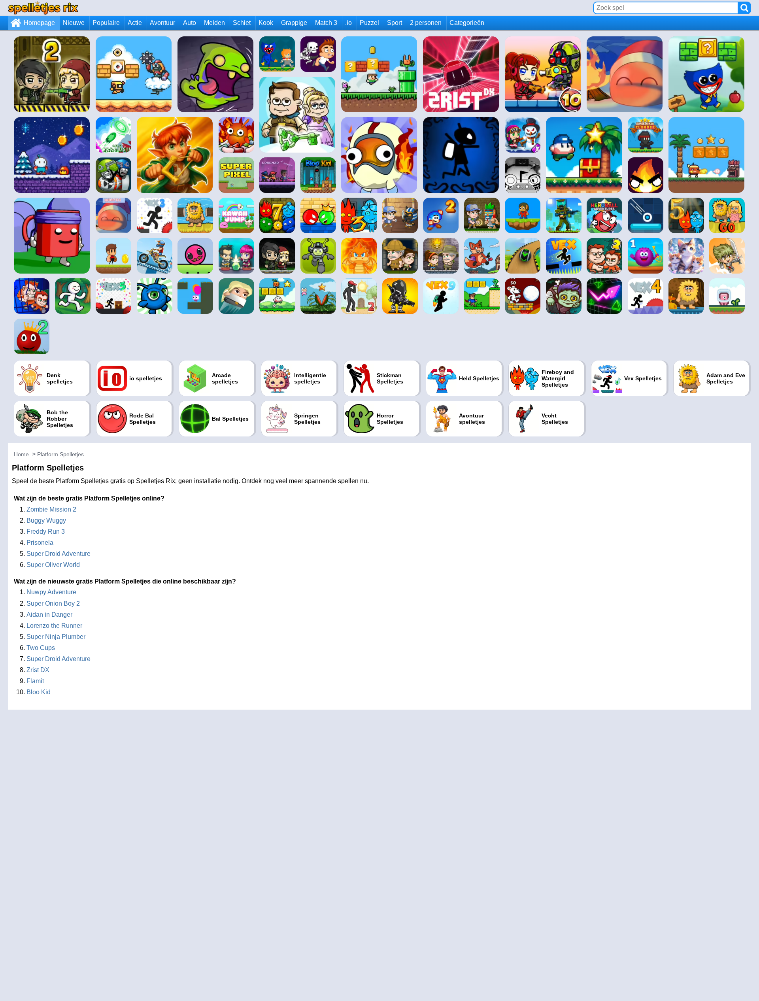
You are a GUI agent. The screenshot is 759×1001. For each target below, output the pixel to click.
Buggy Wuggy (46, 520)
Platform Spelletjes (60, 454)
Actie (135, 22)
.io (348, 22)
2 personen (426, 22)
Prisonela (39, 542)
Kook (266, 22)
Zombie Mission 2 (51, 509)
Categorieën (466, 22)
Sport (394, 22)
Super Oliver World (53, 564)
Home (21, 454)
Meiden (214, 22)
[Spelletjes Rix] (43, 7)
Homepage (39, 22)
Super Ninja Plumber (55, 636)
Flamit (35, 681)
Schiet (242, 22)
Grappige (294, 22)
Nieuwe (74, 22)
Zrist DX (37, 670)
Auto (189, 22)
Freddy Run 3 (45, 531)
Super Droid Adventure (58, 553)
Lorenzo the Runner (54, 625)
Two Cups (40, 647)
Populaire (106, 22)
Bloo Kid (38, 692)
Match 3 (326, 22)
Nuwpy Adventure (51, 592)
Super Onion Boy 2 (53, 603)
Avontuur (162, 22)
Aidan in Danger (49, 614)
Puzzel (369, 22)
